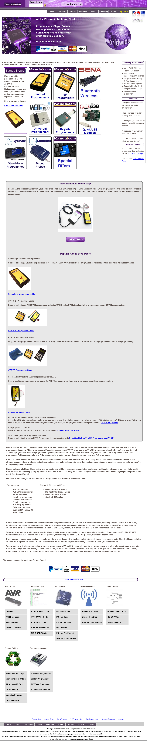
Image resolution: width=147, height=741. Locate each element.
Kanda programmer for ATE (20, 412)
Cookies (91, 724)
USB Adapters (12, 690)
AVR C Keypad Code (40, 612)
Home (52, 12)
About (93, 12)
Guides (113, 12)
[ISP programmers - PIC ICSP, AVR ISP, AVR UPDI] (65, 99)
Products (62, 12)
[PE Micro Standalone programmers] (15, 169)
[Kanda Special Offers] (65, 169)
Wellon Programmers (40, 679)
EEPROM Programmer (41, 684)
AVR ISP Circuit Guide (116, 612)
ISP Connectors (114, 622)
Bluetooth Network (90, 617)
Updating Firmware (14, 695)
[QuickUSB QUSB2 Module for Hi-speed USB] (89, 134)
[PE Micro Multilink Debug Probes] (40, 169)
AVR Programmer (13, 617)
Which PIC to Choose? (66, 638)
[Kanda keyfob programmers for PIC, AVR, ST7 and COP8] (65, 134)
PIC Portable (61, 628)
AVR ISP (9, 612)
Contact (121, 719)
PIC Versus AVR (63, 612)
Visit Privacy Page (135, 154)
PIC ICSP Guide (113, 617)
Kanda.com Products (13, 106)
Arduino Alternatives (40, 628)
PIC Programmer (63, 622)
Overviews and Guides (74, 580)
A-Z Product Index (76, 719)
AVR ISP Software (13, 628)
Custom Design (12, 700)
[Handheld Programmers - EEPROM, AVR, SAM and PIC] (40, 99)
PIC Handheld (62, 617)
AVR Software (12, 622)
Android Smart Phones (92, 622)
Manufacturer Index (92, 719)
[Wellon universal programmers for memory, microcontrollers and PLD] (40, 134)
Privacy (81, 724)
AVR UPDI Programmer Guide (21, 331)
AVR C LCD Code (38, 622)
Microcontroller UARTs (16, 679)
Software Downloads (108, 719)
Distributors (83, 12)
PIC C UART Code (39, 633)
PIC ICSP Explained (109, 423)
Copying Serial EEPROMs (68, 430)
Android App (75, 239)
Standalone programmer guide (21, 294)
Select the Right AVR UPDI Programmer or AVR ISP (91, 438)
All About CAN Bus (14, 684)
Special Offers (49, 719)
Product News (36, 719)
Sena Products (62, 719)
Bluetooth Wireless (90, 612)
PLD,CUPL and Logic (15, 673)
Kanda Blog (103, 12)
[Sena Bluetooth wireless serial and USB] (89, 99)
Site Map (71, 724)
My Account (124, 12)
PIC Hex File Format (65, 633)
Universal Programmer (41, 673)
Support (72, 12)
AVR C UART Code (39, 617)
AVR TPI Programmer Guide (20, 370)
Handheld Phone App (40, 690)
